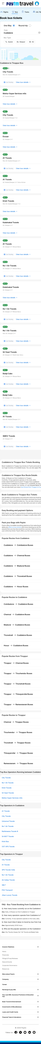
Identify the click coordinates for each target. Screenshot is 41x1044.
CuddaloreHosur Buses (16, 586)
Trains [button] (27, 12)
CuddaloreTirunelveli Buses (18, 576)
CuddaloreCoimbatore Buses (18, 545)
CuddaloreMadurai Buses (17, 566)
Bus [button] (16, 12)
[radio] (10, 25)
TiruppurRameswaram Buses (18, 704)
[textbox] (22, 32)
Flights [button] (5, 12)
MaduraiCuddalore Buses (17, 625)
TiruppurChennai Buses (16, 663)
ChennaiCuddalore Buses (17, 614)
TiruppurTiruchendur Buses (18, 673)
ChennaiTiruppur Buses (16, 722)
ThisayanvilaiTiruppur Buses (18, 753)
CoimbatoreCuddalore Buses (18, 604)
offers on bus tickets (14, 527)
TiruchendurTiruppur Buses (18, 732)
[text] (4, 12)
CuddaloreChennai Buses (17, 555)
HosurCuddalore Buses (16, 645)
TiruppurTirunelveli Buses (17, 684)
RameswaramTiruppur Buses (18, 763)
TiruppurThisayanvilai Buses (18, 694)
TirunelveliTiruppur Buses (17, 743)
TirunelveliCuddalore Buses (18, 635)
